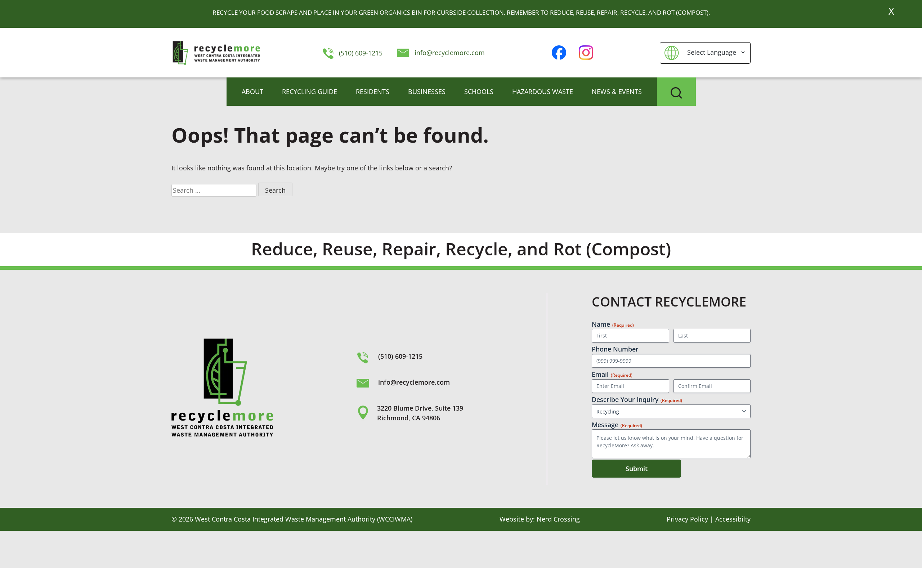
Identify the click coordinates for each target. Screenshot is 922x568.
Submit (637, 468)
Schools (478, 91)
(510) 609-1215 (359, 53)
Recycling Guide (309, 91)
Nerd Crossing (558, 519)
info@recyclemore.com (450, 52)
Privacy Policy (687, 519)
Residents (372, 91)
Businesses (427, 91)
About (252, 91)
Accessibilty (733, 519)
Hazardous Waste (542, 91)
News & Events (617, 91)
